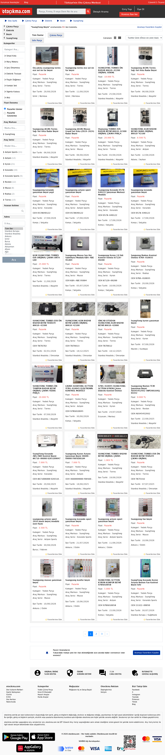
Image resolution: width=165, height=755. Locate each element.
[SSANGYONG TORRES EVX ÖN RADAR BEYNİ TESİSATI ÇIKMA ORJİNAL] (145, 441)
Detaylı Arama (100, 11)
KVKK (8, 697)
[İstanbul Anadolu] (14, 233)
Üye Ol (140, 9)
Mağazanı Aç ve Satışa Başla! (80, 690)
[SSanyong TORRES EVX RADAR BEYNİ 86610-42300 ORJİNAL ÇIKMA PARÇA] (112, 116)
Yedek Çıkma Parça (45, 690)
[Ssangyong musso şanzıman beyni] (47, 567)
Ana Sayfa (12, 21)
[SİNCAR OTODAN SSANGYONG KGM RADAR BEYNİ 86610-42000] (112, 308)
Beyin (62, 21)
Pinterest (135, 699)
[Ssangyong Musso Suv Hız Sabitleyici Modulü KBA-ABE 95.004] (80, 243)
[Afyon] (14, 249)
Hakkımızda (11, 702)
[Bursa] (14, 241)
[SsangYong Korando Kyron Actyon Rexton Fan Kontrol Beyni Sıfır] (145, 567)
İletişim (104, 692)
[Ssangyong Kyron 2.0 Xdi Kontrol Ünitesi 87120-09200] (112, 243)
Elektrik (48, 21)
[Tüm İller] (14, 228)
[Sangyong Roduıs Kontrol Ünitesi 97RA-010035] (145, 243)
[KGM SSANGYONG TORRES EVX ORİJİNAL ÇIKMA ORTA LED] (47, 243)
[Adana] (14, 244)
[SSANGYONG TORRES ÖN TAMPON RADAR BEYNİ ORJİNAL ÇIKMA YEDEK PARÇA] (47, 373)
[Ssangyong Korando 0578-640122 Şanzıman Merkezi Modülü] (112, 177)
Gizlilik (9, 694)
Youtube (135, 697)
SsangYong (78, 21)
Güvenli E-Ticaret (156, 2)
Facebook (136, 690)
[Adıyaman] (14, 246)
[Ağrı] (14, 252)
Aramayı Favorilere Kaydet (146, 652)
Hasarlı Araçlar (43, 694)
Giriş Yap (127, 9)
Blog (26, 2)
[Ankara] (14, 236)
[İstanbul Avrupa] (14, 231)
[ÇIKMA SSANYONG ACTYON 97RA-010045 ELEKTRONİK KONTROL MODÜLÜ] (80, 373)
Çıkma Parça (31, 21)
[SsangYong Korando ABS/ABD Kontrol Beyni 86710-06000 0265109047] (47, 441)
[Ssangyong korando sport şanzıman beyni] (80, 506)
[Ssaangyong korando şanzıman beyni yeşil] (47, 177)
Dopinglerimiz (106, 690)
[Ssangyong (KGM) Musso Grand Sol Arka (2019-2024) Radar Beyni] (80, 116)
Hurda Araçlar (43, 697)
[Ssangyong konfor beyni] (80, 567)
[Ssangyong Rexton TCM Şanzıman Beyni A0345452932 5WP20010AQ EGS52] (145, 373)
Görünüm (107, 38)
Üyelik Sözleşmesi (13, 692)
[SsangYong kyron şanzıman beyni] (145, 308)
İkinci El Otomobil (44, 692)
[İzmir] (14, 239)
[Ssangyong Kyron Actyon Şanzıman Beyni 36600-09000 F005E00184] (80, 441)
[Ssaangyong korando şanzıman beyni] (145, 177)
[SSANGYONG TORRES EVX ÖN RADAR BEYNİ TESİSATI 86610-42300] (47, 308)
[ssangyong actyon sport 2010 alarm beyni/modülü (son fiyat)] (47, 506)
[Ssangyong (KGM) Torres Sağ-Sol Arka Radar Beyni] (145, 55)
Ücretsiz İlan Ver (129, 14)
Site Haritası (11, 699)
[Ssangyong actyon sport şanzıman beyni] (112, 506)
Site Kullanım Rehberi (14, 690)
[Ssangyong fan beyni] (145, 506)
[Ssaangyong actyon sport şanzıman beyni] (80, 177)
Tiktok (134, 702)
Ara (14, 259)
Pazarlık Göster (14, 109)
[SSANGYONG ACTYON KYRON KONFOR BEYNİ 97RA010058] (112, 567)
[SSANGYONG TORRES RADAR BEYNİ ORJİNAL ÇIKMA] (112, 441)
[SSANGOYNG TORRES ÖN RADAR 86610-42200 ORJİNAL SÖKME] (112, 55)
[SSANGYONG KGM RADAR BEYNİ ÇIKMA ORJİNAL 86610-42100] (145, 116)
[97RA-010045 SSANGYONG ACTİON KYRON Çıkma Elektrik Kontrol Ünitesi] (112, 373)
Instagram (136, 694)
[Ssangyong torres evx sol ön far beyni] (80, 55)
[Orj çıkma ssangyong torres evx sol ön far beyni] (47, 55)
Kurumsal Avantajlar (10, 2)
